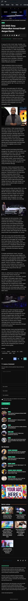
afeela (8, 351)
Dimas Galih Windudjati (7, 38)
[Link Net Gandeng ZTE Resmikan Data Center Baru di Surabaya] (7, 543)
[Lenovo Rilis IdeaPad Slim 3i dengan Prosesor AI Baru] (21, 510)
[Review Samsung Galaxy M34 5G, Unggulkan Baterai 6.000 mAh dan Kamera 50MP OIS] (4, 451)
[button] (2, 1)
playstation (4, 353)
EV (17, 351)
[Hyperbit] (14, 1)
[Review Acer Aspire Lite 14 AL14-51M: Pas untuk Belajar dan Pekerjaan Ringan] (4, 478)
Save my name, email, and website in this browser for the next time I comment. (14, 399)
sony (10, 353)
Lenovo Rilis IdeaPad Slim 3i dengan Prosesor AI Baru (21, 516)
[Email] (17, 35)
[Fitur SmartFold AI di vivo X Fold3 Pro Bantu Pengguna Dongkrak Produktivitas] (21, 524)
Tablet (13, 463)
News (3, 22)
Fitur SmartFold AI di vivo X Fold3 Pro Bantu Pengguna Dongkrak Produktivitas (21, 532)
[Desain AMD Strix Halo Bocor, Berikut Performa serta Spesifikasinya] (4, 426)
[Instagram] (20, 560)
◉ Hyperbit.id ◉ (4, 20)
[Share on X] (7, 35)
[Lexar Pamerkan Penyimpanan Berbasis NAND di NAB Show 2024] (4, 413)
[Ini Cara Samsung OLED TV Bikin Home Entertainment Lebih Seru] (4, 433)
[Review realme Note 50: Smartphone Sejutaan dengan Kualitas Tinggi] (4, 471)
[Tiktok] (23, 560)
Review (9, 450)
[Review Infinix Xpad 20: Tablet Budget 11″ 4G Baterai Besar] (4, 465)
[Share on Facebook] (5, 35)
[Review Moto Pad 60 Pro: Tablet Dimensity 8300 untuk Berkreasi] (4, 458)
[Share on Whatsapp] (10, 35)
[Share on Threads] (14, 35)
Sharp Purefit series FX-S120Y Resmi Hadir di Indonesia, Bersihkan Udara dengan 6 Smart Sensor (17, 440)
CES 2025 (13, 351)
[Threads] (25, 560)
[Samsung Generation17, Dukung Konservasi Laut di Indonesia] (4, 420)
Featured (10, 470)
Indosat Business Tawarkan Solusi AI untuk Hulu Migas (7, 516)
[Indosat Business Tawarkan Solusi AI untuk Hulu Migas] (7, 510)
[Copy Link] (19, 35)
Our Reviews (5, 447)
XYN (14, 353)
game (21, 351)
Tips (12, 431)
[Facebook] (18, 560)
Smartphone (14, 450)
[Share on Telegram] (12, 35)
